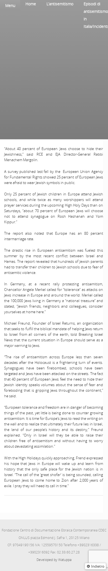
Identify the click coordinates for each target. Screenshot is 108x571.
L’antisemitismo (60, 3)
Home (30, 3)
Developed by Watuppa (54, 559)
